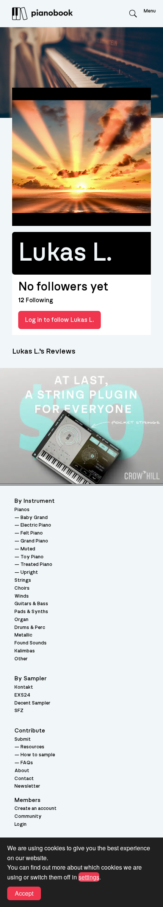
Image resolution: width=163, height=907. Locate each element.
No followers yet (63, 287)
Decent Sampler (32, 703)
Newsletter (27, 786)
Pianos (22, 509)
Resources (32, 747)
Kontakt (23, 687)
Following (35, 300)
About (21, 770)
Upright (29, 572)
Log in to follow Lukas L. (59, 320)
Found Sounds (30, 643)
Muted (27, 549)
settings (88, 877)
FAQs (26, 762)
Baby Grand (34, 517)
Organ (21, 619)
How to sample (37, 754)
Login (20, 824)
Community (28, 816)
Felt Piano (31, 533)
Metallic (23, 635)
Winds (21, 596)
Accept (24, 893)
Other (21, 659)
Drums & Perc (29, 627)
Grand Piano (34, 541)
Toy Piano (32, 557)
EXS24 (22, 695)
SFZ (19, 710)
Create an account (35, 808)
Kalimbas (24, 651)
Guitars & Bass (31, 603)
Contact (24, 778)
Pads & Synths (31, 611)
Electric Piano (35, 525)
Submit (22, 739)
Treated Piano (36, 564)
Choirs (22, 588)
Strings (22, 580)
